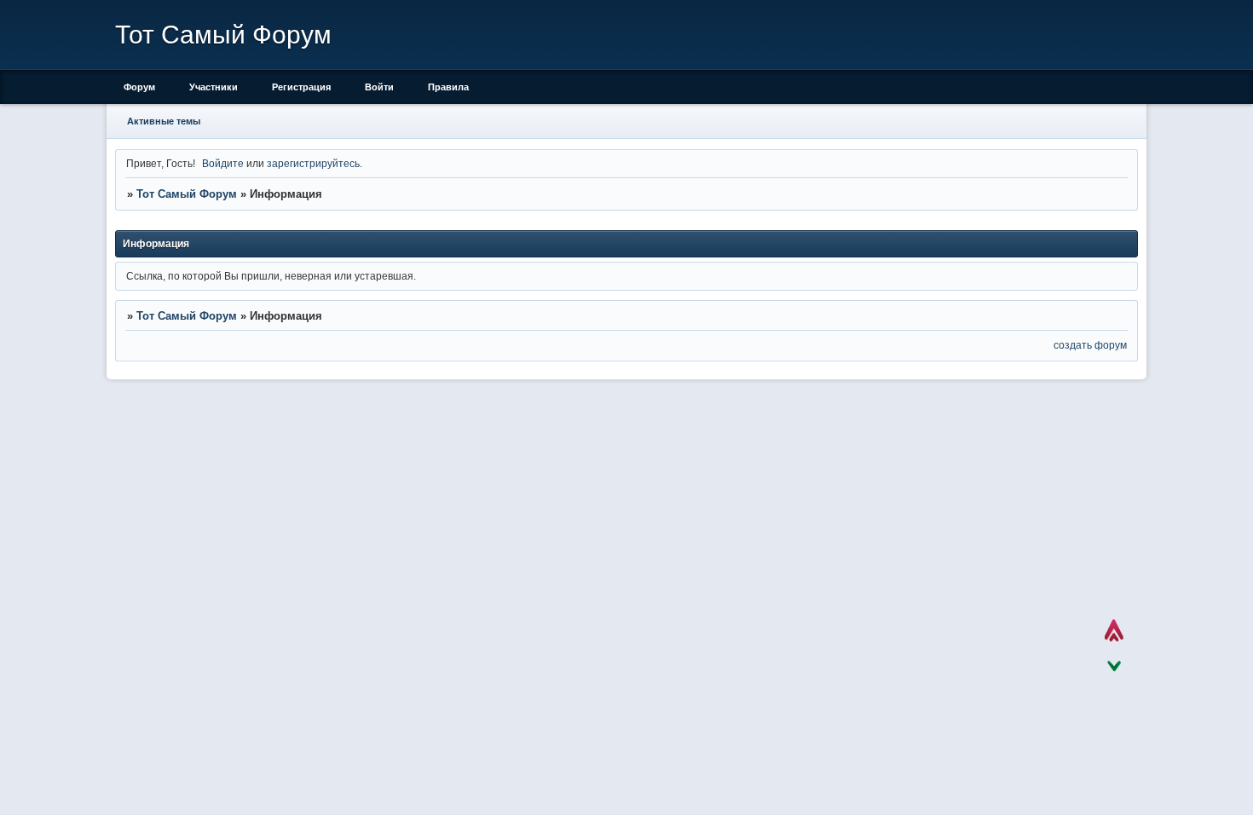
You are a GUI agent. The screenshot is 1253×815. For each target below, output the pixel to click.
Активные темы (163, 121)
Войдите (223, 163)
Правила (448, 87)
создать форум (1090, 344)
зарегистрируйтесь (313, 163)
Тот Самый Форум (186, 194)
